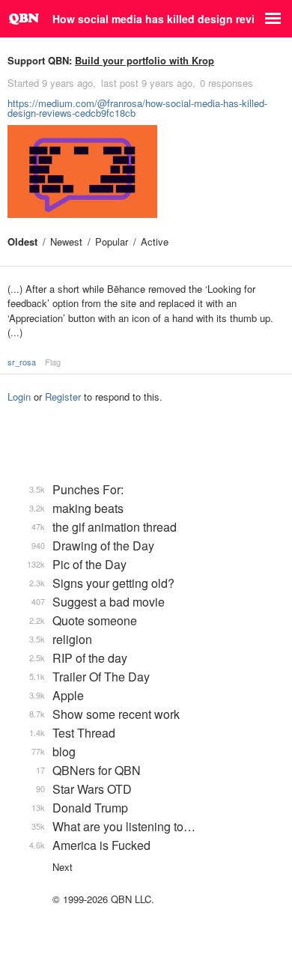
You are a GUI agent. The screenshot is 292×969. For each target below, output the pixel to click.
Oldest (22, 241)
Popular (111, 241)
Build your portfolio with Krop (144, 60)
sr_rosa (21, 362)
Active (154, 241)
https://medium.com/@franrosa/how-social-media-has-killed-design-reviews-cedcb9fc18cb (137, 108)
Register (63, 396)
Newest (66, 241)
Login (19, 396)
